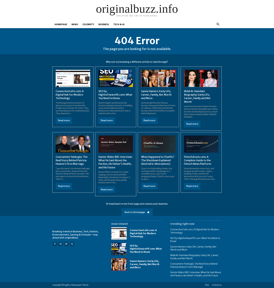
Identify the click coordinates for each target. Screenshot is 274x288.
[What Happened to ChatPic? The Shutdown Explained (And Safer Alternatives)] (158, 144)
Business (103, 24)
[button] (218, 24)
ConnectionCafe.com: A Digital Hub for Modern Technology (70, 95)
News (75, 24)
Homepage (61, 24)
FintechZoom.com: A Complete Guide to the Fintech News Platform (197, 160)
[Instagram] (60, 243)
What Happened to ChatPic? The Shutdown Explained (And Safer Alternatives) (157, 160)
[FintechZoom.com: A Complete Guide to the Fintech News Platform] (201, 144)
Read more (64, 120)
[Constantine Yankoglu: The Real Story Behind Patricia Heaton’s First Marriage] (73, 144)
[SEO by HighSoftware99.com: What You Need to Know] (115, 78)
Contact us (217, 285)
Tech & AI (118, 24)
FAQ (207, 285)
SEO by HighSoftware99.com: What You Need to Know (115, 95)
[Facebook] (54, 243)
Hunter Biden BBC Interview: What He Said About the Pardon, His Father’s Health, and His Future (115, 162)
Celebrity (88, 24)
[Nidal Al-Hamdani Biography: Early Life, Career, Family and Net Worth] (201, 78)
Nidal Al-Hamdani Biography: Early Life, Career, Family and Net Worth (197, 96)
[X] (72, 243)
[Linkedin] (66, 243)
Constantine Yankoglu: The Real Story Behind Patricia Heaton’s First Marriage (72, 160)
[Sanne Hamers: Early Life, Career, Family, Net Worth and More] (158, 78)
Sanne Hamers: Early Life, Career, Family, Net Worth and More (156, 95)
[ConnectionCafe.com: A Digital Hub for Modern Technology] (73, 78)
